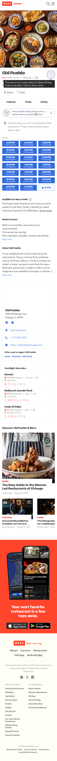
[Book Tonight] (12, 85)
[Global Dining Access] (51, 75)
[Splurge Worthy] (9, 85)
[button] (48, 3)
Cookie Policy (44, 750)
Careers (25, 650)
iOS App (19, 655)
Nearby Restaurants (14, 688)
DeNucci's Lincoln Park (18, 390)
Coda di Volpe (12, 407)
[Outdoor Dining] (8, 400)
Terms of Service (30, 750)
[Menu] (52, 3)
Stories (8, 715)
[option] (28, 39)
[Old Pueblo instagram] (12, 322)
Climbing (9, 692)
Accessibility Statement (27, 752)
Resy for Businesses (37, 692)
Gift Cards (27, 356)
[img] (3, 81)
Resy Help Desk (35, 704)
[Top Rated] (21, 384)
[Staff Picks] (8, 384)
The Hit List (10, 711)
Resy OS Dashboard (37, 707)
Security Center (12, 735)
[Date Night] (15, 400)
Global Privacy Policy (14, 750)
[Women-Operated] (6, 85)
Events (8, 704)
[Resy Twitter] (27, 677)
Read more (7, 239)
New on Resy (11, 700)
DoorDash (16, 356)
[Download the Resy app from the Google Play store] (40, 626)
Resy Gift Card (12, 731)
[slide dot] (16, 64)
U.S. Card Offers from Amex (12, 720)
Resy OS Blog (34, 700)
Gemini (8, 374)
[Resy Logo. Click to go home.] (7, 3)
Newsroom (40, 650)
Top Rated (9, 696)
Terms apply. (45, 210)
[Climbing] (15, 85)
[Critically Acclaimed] (5, 384)
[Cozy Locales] (3, 85)
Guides (8, 707)
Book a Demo (34, 688)
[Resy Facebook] (32, 677)
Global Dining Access (11, 726)
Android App (34, 655)
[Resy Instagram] (21, 677)
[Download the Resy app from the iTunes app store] (17, 626)
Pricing (31, 696)
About (14, 650)
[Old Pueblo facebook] (6, 322)
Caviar (8, 356)
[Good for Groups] (12, 400)
